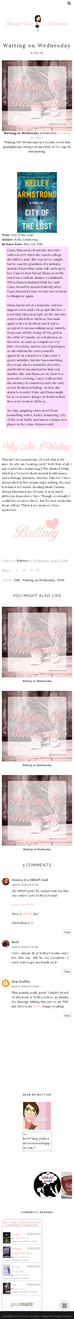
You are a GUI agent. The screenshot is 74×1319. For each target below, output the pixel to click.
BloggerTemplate (63, 1316)
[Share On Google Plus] (39, 570)
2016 (17, 580)
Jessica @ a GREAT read (30, 880)
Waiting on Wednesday (39, 580)
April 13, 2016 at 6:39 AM (25, 884)
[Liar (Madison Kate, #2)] (6, 1293)
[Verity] (6, 1242)
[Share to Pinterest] (31, 570)
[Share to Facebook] (17, 570)
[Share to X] (24, 570)
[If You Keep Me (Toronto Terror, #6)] (6, 1275)
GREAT (27, 914)
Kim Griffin (21, 981)
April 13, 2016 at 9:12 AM (25, 946)
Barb (15, 942)
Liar (14, 1285)
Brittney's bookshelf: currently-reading (22, 1223)
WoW (61, 580)
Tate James (19, 1289)
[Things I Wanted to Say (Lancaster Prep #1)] (6, 1257)
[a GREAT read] (34, 1198)
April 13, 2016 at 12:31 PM (25, 986)
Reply (67, 932)
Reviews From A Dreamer (26, 1316)
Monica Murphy (21, 1257)
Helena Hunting (21, 1275)
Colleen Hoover (21, 1238)
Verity (15, 1234)
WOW (37, 1006)
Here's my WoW (23, 904)
